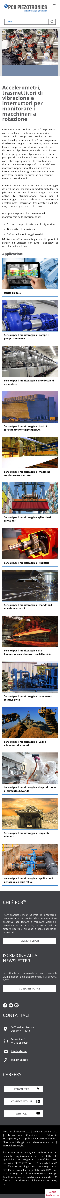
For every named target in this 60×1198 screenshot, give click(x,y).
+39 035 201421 (19, 1060)
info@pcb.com (19, 1051)
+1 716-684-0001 (20, 1042)
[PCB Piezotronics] (25, 8)
